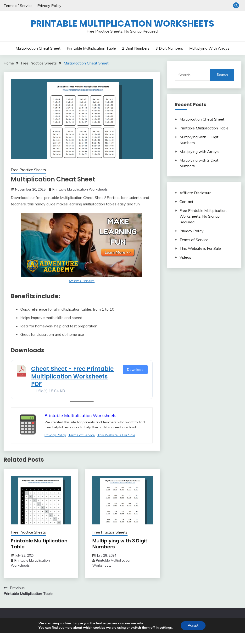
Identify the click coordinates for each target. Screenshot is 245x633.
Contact (186, 201)
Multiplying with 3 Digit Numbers (119, 543)
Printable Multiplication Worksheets (122, 23)
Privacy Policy (49, 5)
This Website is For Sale (116, 435)
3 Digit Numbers (169, 48)
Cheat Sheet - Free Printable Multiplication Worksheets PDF (72, 376)
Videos (185, 257)
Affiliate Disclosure (82, 281)
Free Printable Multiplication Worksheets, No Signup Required (203, 216)
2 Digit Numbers (136, 48)
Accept (193, 625)
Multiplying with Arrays (209, 48)
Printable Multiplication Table (91, 48)
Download (135, 369)
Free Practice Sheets (28, 170)
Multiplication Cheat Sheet (38, 48)
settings (166, 628)
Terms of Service (18, 5)
